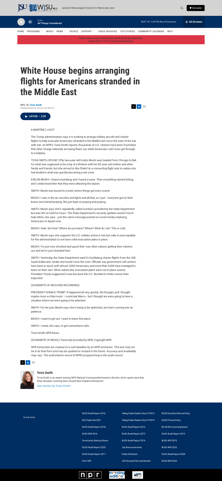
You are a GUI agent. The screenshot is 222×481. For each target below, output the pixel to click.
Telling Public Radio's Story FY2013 (138, 413)
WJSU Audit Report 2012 (133, 427)
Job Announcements (132, 447)
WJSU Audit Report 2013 (133, 434)
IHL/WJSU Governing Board (174, 427)
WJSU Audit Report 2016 (94, 413)
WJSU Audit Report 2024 (173, 454)
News (60, 31)
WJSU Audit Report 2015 (173, 434)
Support (86, 31)
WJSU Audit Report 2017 (94, 454)
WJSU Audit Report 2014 (133, 440)
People (74, 31)
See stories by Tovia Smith (54, 386)
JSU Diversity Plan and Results (136, 461)
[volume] (30, 22)
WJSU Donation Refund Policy (176, 413)
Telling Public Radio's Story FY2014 (138, 420)
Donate (197, 8)
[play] (21, 22)
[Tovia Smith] (27, 380)
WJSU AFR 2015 (169, 440)
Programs (33, 31)
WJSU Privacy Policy (171, 420)
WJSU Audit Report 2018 (94, 427)
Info (170, 31)
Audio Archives (107, 31)
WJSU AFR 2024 (169, 461)
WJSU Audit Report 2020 (94, 447)
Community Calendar (151, 31)
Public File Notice (130, 454)
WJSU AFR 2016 (89, 434)
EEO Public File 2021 (91, 420)
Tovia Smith (36, 104)
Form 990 (86, 461)
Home (20, 31)
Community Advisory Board (95, 440)
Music (50, 31)
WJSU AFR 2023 (169, 447)
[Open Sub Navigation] (42, 31)
